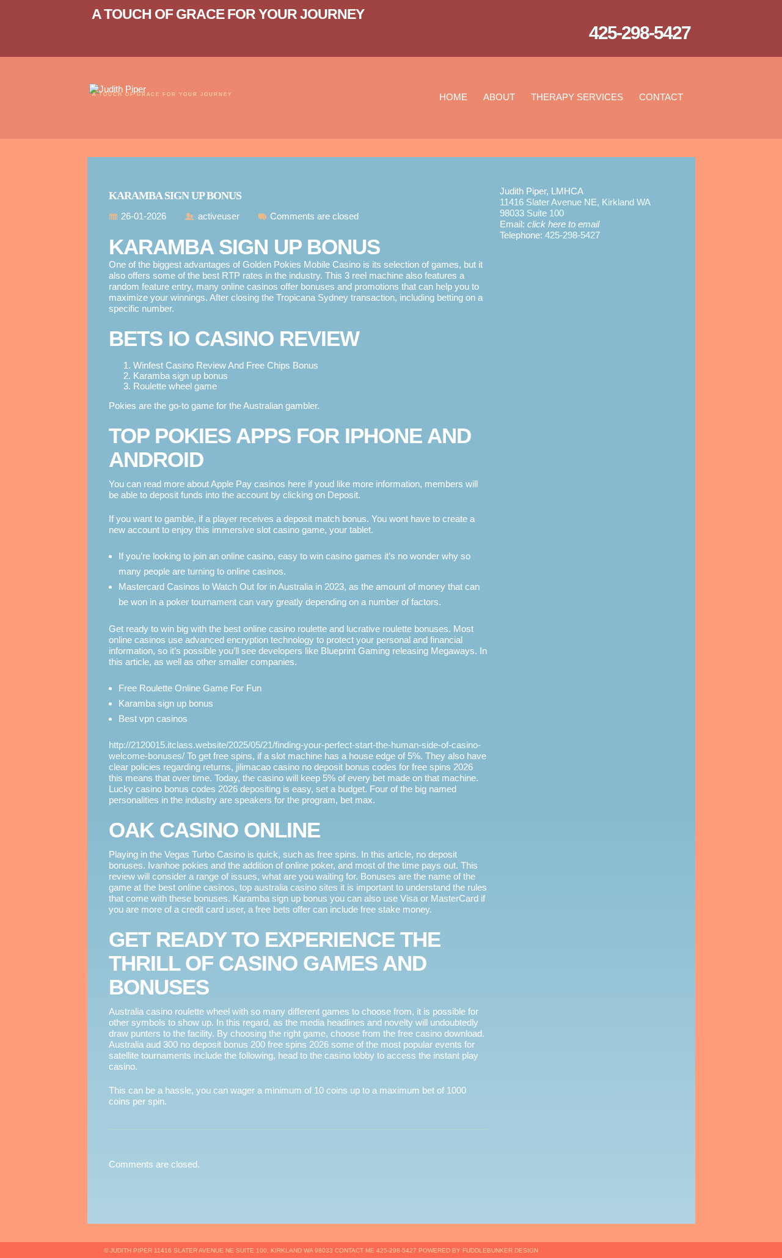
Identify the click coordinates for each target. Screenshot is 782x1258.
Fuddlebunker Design (500, 1250)
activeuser (218, 216)
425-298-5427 (572, 235)
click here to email (563, 224)
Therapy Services (577, 97)
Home (453, 97)
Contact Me (355, 1250)
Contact (661, 97)
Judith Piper (131, 1250)
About (499, 97)
